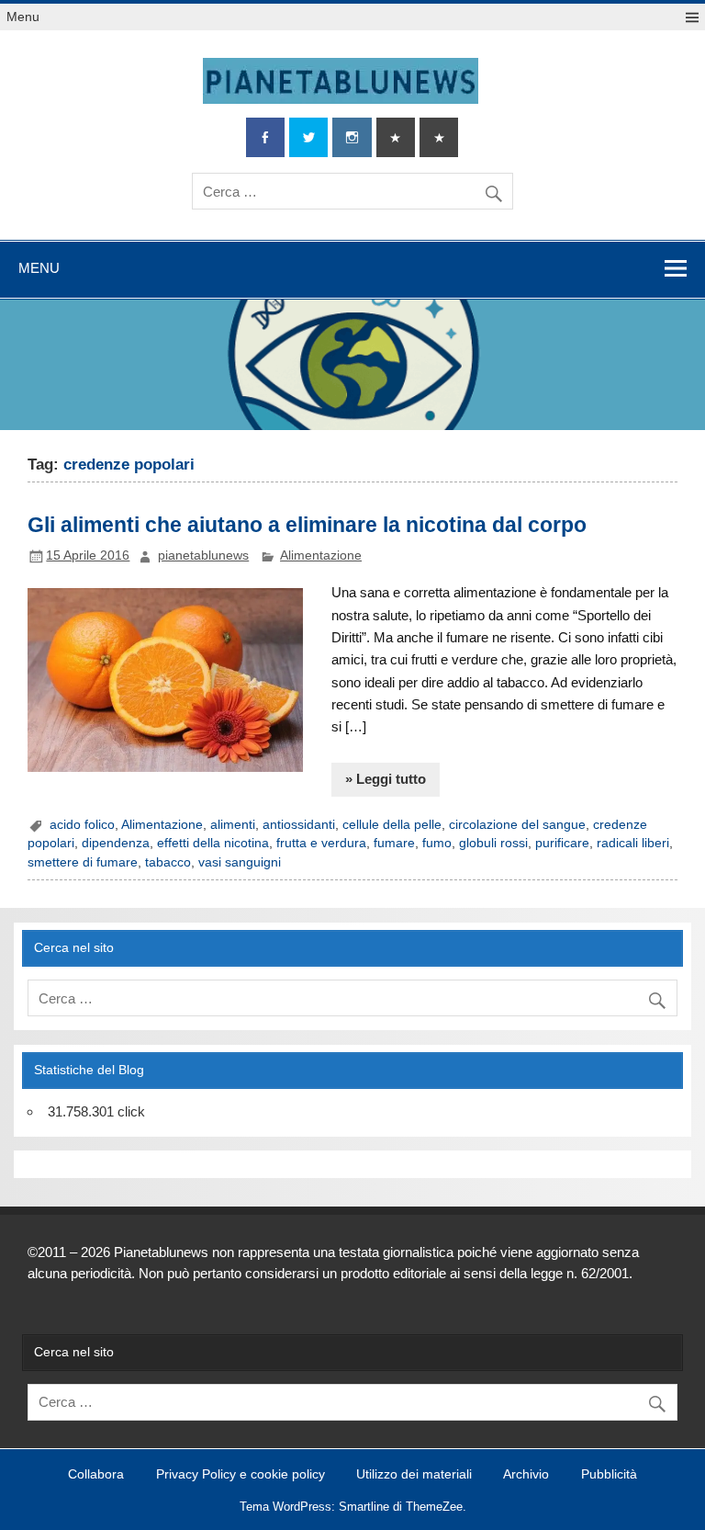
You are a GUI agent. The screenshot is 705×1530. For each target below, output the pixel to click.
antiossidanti (299, 825)
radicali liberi (633, 843)
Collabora (96, 1474)
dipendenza (116, 843)
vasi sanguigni (239, 862)
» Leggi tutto (385, 779)
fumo (437, 843)
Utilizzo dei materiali (414, 1474)
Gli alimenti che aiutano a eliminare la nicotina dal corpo (307, 525)
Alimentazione (321, 555)
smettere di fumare (83, 862)
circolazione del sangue (517, 825)
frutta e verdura (321, 843)
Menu (22, 17)
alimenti (232, 825)
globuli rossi (493, 843)
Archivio (526, 1474)
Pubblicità (609, 1474)
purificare (562, 843)
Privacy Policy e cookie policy (240, 1474)
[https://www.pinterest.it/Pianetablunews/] (395, 137)
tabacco (168, 862)
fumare (394, 843)
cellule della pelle (392, 825)
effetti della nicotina (213, 843)
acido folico (82, 825)
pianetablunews (203, 555)
